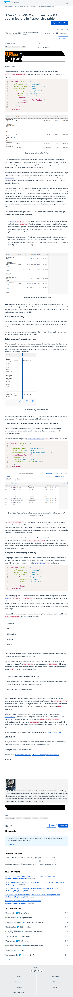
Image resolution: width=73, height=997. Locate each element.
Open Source (15, 47)
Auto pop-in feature (54, 732)
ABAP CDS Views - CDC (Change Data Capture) (24, 857)
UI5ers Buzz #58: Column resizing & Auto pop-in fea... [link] (20, 9)
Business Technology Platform (48, 864)
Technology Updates (43, 47)
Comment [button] (63, 826)
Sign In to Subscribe (59, 23)
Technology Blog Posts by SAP (46, 6)
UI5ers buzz (44, 818)
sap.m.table (27, 818)
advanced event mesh (11, 861)
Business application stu (29, 864)
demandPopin (9, 598)
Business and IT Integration (12, 864)
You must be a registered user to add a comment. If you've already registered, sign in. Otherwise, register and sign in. (35, 839)
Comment (11, 844)
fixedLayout (13, 221)
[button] (59, 38)
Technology (33, 6)
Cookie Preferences (18, 992)
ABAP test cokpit (56, 857)
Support (54, 987)
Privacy (18, 977)
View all (7, 960)
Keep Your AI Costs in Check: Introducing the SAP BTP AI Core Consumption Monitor (32, 895)
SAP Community (9, 6)
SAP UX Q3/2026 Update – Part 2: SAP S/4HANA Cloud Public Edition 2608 (30, 876)
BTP (56, 861)
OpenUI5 (19, 818)
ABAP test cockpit (43, 857)
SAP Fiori (7, 47)
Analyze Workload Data (31, 861)
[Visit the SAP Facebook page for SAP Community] (31, 971)
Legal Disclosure (55, 982)
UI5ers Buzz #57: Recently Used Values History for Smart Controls (37, 755)
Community (15, 3)
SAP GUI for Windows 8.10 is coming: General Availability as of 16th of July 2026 (31, 888)
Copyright (18, 982)
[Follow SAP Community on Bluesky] (35, 971)
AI (21, 861)
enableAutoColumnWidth (36, 439)
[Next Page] (38, 867)
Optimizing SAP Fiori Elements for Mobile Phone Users (23, 901)
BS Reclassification (46, 861)
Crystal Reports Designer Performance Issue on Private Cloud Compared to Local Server (34, 882)
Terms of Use (55, 977)
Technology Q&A (11, 885)
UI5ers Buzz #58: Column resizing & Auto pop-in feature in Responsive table (34, 17)
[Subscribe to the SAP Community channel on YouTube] (38, 971)
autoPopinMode (40, 563)
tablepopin (35, 818)
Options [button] (52, 26)
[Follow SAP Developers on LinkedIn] (41, 971)
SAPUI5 (23, 47)
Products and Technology (21, 6)
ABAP (6, 857)
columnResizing (9, 818)
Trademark (18, 987)
